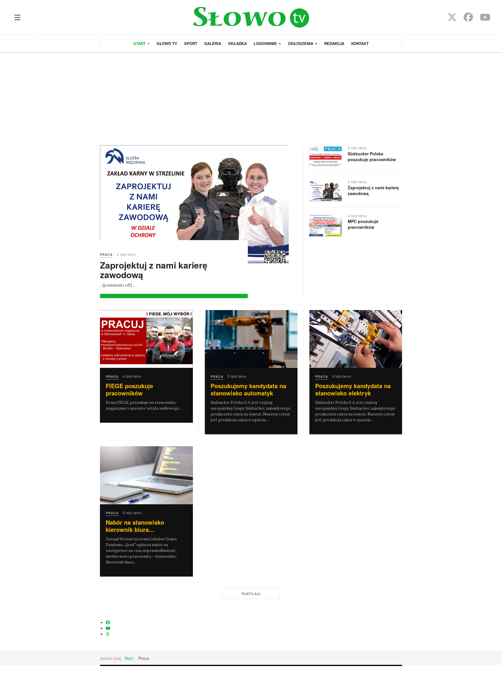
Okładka (237, 43)
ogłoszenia (301, 43)
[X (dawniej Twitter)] (452, 18)
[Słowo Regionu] (251, 17)
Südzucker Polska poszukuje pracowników (372, 156)
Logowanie (266, 43)
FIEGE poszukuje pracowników (129, 389)
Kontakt (360, 43)
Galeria (212, 43)
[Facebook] (468, 18)
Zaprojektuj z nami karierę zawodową (153, 270)
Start (140, 43)
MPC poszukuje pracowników (363, 224)
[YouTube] (485, 18)
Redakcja (334, 43)
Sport (190, 43)
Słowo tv (167, 43)
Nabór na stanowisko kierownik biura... (135, 526)
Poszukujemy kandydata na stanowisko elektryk (353, 389)
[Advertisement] (251, 95)
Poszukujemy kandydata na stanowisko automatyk (248, 389)
